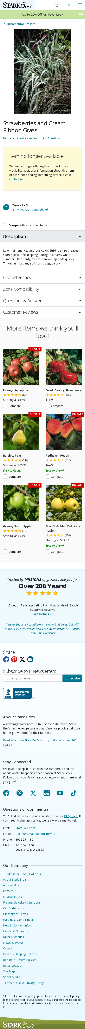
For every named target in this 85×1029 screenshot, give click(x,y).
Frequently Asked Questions (21, 902)
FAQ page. (71, 816)
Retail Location (13, 965)
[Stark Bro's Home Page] (17, 5)
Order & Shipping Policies (20, 954)
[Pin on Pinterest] (14, 659)
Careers (8, 891)
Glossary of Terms (15, 914)
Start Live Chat (25, 828)
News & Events (13, 943)
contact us (16, 179)
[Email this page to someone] (30, 659)
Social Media (11, 977)
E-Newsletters (12, 897)
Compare (14, 406)
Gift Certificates (13, 908)
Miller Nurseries (13, 937)
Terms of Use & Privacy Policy (23, 983)
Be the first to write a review (20, 138)
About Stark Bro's (15, 879)
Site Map (9, 971)
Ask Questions (51, 138)
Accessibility (11, 885)
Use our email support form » (35, 834)
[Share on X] (22, 659)
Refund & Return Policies (19, 960)
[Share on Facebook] (6, 659)
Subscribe (72, 678)
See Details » (42, 614)
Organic (8, 948)
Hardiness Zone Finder (18, 920)
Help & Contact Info (16, 925)
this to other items (27, 225)
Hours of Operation (16, 931)
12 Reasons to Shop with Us (22, 874)
